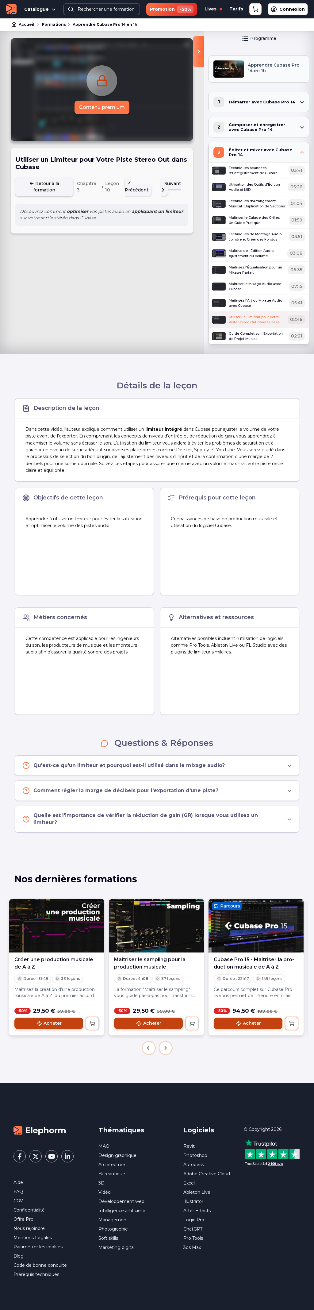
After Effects (197, 1210)
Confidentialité (29, 1210)
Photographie (113, 1229)
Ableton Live (196, 1192)
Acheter (53, 1023)
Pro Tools (193, 1238)
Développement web (121, 1201)
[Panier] (255, 9)
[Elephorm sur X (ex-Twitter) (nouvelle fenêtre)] (35, 1156)
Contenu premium (102, 107)
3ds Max (192, 1247)
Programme (263, 38)
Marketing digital (116, 1247)
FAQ (18, 1191)
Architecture (111, 1164)
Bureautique (111, 1174)
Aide (18, 1182)
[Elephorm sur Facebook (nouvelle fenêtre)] (19, 1156)
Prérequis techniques (36, 1274)
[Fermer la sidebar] (198, 51)
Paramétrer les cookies (38, 1247)
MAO (103, 1146)
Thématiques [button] (121, 1130)
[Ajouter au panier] (92, 1023)
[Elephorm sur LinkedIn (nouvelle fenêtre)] (67, 1156)
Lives (211, 9)
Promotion (170, 9)
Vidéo (104, 1192)
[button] (149, 1048)
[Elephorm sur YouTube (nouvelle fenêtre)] (51, 1156)
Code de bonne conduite (40, 1265)
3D (101, 1183)
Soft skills (108, 1238)
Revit (189, 1146)
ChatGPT (192, 1229)
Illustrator (193, 1201)
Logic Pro (193, 1220)
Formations (54, 24)
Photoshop (195, 1155)
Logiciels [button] (198, 1130)
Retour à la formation (46, 187)
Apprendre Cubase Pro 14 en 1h (105, 24)
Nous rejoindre (29, 1228)
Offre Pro (23, 1219)
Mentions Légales (32, 1237)
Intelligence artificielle (121, 1210)
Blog (18, 1256)
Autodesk (193, 1164)
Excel (189, 1183)
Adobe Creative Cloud (206, 1174)
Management (113, 1220)
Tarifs (236, 9)
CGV (18, 1201)
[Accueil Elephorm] (39, 1130)
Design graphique (117, 1155)
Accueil (26, 24)
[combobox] (101, 9)
